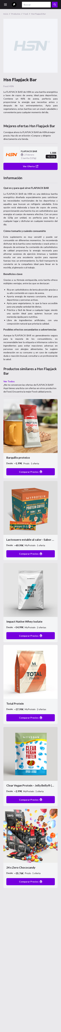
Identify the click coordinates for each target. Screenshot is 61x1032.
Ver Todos (9, 381)
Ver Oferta (29, 166)
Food (5, 86)
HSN (11, 86)
